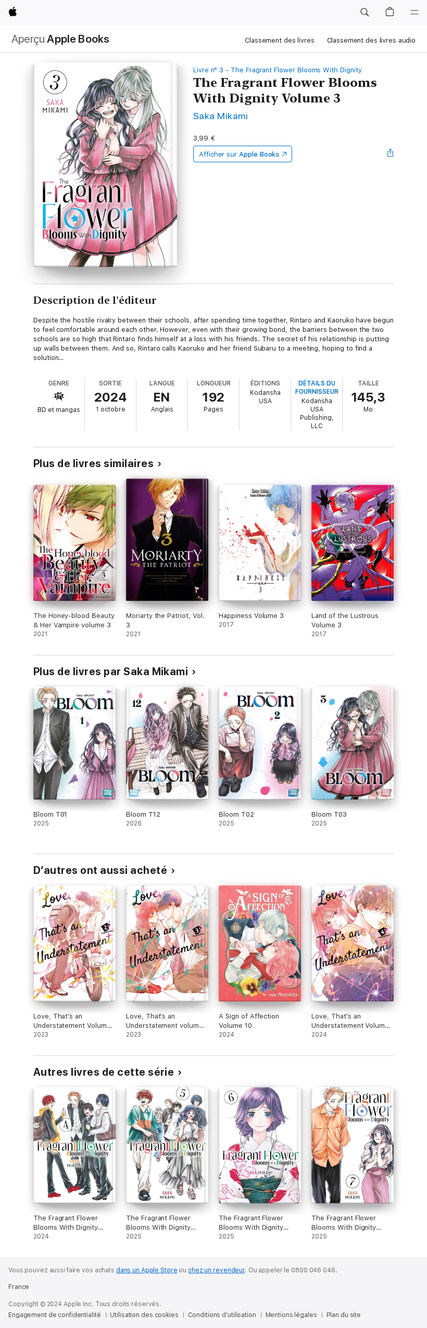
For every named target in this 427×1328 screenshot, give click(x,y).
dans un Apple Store (147, 1270)
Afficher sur (239, 154)
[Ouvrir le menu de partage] (391, 154)
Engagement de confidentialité (54, 1315)
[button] (364, 12)
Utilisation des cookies (144, 1315)
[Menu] (414, 12)
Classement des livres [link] (279, 40)
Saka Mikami (220, 115)
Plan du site (343, 1315)
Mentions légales (291, 1315)
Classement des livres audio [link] (371, 40)
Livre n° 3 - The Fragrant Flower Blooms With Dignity (277, 70)
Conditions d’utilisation (222, 1315)
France (18, 1287)
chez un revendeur (216, 1270)
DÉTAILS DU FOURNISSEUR (316, 387)
